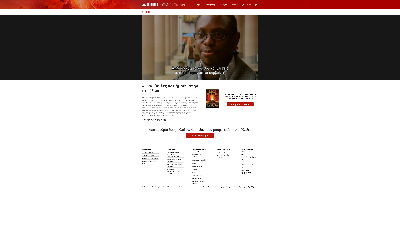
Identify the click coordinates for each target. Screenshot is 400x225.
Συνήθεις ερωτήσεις (223, 149)
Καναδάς (194, 169)
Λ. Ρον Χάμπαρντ (147, 152)
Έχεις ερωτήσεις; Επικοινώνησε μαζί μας (248, 156)
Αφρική (194, 163)
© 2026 (165, 187)
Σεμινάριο (223, 5)
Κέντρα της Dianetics (199, 160)
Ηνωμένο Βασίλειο (197, 178)
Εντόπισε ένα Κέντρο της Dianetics (248, 166)
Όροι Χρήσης (243, 187)
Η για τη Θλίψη (150, 158)
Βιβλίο (199, 5)
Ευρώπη (194, 172)
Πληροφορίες (147, 149)
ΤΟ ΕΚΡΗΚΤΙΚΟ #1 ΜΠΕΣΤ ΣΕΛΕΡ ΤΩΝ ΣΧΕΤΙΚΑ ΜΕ (240, 96)
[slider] (198, 78)
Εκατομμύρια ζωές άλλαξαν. (200, 130)
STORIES (146, 12)
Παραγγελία (171, 149)
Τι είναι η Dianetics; (148, 155)
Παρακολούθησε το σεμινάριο (198, 155)
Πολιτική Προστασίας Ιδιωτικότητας (213, 187)
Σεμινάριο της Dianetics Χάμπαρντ (200, 150)
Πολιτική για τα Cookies (231, 187)
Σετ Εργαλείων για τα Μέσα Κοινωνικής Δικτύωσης (223, 155)
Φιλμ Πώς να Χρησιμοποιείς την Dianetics (173, 171)
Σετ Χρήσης (210, 5)
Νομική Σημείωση (253, 187)
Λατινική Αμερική (197, 175)
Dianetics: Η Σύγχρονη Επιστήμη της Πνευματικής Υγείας (174, 154)
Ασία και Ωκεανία (197, 166)
